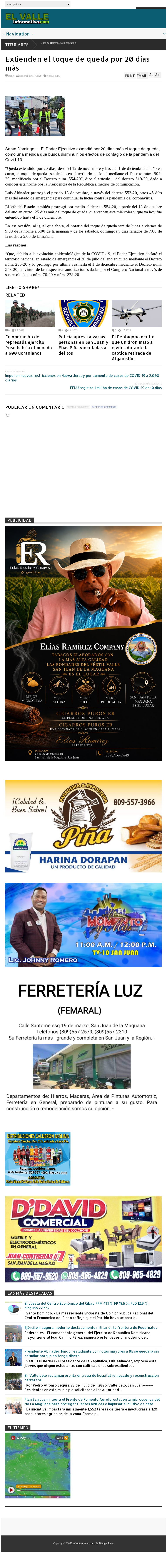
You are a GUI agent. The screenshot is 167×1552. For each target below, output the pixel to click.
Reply (11, 75)
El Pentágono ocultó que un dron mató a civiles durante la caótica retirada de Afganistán (133, 347)
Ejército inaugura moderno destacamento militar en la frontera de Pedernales (91, 1327)
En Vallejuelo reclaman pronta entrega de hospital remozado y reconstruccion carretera (92, 1377)
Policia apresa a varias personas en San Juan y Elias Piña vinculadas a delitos (83, 345)
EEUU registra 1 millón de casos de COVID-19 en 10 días (116, 387)
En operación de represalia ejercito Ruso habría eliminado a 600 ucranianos (28, 345)
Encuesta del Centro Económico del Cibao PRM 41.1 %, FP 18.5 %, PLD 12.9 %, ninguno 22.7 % (86, 1305)
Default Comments (78, 407)
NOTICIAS (35, 75)
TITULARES (16, 44)
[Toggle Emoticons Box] (7, 415)
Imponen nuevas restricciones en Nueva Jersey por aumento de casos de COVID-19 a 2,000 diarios (82, 377)
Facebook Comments (104, 407)
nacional (23, 75)
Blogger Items (106, 1543)
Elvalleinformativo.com (82, 1543)
